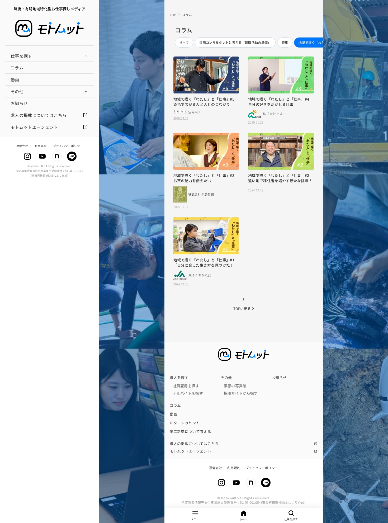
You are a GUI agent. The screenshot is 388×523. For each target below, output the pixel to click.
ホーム (243, 519)
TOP (173, 14)
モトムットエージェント (34, 127)
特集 (285, 42)
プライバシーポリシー (68, 146)
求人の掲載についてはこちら (39, 115)
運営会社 (22, 146)
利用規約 (40, 146)
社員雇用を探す (186, 385)
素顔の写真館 (235, 385)
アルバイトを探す (188, 393)
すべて (184, 42)
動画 (15, 79)
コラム (17, 67)
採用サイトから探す (241, 393)
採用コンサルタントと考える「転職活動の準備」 (235, 42)
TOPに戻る (242, 308)
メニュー (196, 519)
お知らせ (19, 103)
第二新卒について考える (190, 431)
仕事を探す (291, 519)
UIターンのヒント (185, 422)
